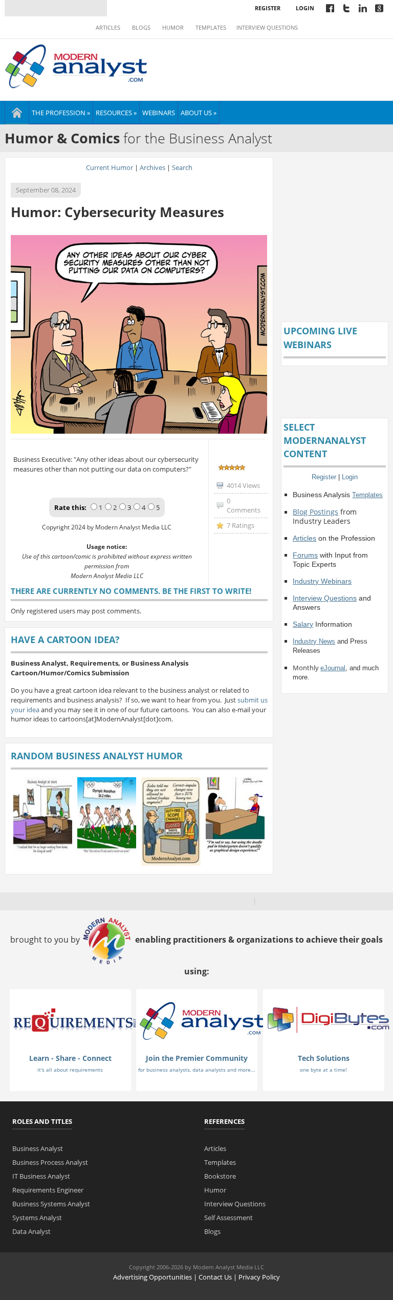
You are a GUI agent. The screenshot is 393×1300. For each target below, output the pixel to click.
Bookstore (220, 1176)
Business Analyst (37, 1148)
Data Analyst (31, 1231)
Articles (108, 27)
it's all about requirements (70, 1069)
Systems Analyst (37, 1217)
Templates (210, 27)
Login (305, 8)
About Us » (198, 112)
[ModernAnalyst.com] (202, 1020)
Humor (173, 27)
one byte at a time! (323, 1069)
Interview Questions (267, 27)
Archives (152, 167)
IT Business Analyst (41, 1176)
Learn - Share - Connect (70, 1058)
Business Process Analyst (50, 1162)
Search (182, 167)
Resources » (116, 112)
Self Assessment (228, 1217)
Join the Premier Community (197, 1058)
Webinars (158, 112)
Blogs (141, 27)
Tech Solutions (324, 1058)
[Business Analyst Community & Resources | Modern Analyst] (76, 65)
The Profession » (61, 112)
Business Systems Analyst (51, 1203)
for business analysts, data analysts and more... (196, 1069)
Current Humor (109, 167)
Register (267, 8)
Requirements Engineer (47, 1190)
